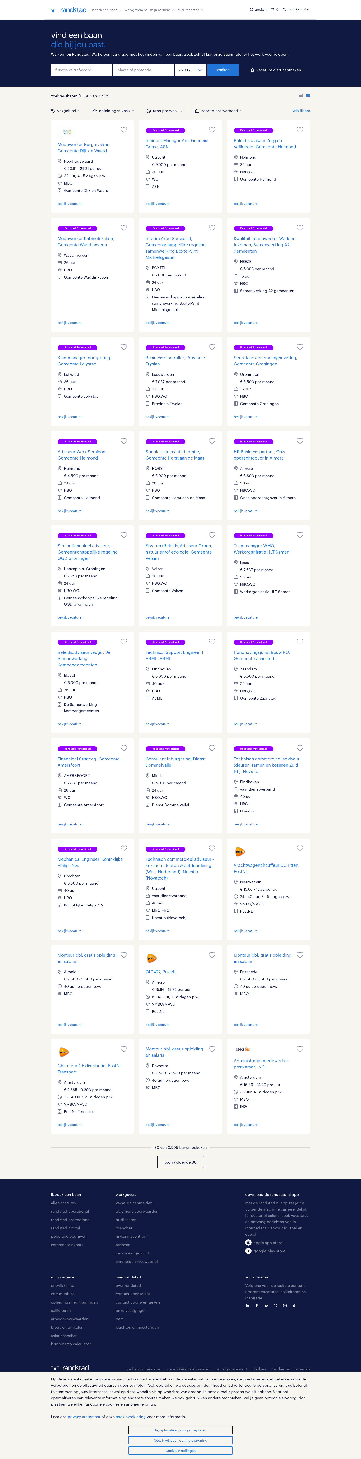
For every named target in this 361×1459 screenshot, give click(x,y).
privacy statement (84, 1416)
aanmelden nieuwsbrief (137, 1261)
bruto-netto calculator (71, 1344)
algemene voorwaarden (137, 1211)
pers (120, 1318)
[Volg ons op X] (276, 1305)
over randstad (188, 10)
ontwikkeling (62, 1285)
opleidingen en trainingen (74, 1302)
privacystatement (231, 1369)
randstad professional (70, 1219)
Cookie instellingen (180, 1451)
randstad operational (70, 1211)
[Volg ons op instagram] (286, 1305)
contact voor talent (133, 1293)
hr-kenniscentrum (132, 1236)
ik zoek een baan (104, 10)
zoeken (223, 69)
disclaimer (280, 1369)
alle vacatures (63, 1203)
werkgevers (134, 10)
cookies (259, 1369)
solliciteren (61, 1310)
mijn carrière (160, 10)
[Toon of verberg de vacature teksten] (304, 96)
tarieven (123, 1244)
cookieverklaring (131, 1416)
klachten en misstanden (137, 1327)
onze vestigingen (131, 1310)
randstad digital (65, 1228)
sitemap (302, 1369)
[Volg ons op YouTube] (267, 1305)
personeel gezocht (132, 1253)
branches (124, 1228)
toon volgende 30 (180, 1162)
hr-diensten (126, 1219)
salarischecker (64, 1335)
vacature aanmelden (134, 1203)
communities (63, 1293)
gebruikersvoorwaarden (188, 1369)
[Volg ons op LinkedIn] (248, 1305)
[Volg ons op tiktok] (295, 1305)
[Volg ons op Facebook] (258, 1305)
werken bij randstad (144, 1369)
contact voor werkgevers (138, 1302)
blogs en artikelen (67, 1327)
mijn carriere (62, 1277)
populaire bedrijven (68, 1236)
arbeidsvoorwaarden (69, 1318)
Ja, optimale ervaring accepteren (181, 1430)
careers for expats (67, 1244)
